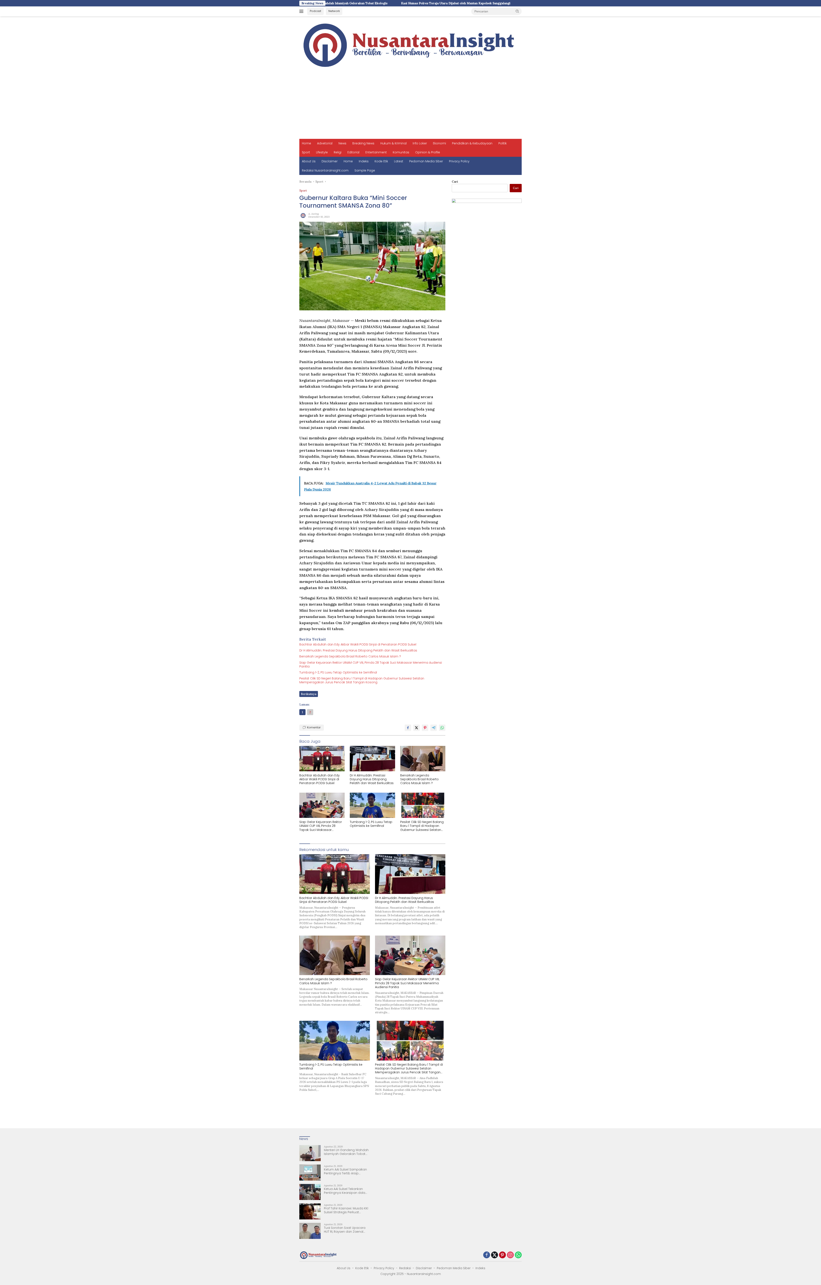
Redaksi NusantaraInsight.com (325, 170)
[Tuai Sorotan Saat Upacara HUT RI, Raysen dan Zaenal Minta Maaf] (310, 1231)
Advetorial (324, 143)
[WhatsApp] (518, 1255)
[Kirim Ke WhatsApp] (442, 728)
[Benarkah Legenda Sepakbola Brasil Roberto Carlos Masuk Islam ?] (423, 758)
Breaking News (363, 143)
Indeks (364, 161)
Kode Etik (381, 161)
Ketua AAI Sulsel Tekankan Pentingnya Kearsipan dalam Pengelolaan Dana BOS (346, 1191)
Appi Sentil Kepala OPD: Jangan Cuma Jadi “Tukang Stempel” (476, 3)
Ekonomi (439, 143)
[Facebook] (486, 1255)
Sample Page (364, 170)
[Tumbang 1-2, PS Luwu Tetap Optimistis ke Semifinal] (372, 805)
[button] (517, 11)
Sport (306, 152)
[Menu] (302, 11)
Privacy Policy (459, 161)
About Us (309, 161)
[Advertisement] (410, 107)
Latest (398, 161)
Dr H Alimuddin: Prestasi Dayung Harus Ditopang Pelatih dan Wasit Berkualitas (358, 650)
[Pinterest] (502, 1255)
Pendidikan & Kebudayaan (472, 143)
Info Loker (420, 143)
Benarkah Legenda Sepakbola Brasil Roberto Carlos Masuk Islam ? (350, 656)
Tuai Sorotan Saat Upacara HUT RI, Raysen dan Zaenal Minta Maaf (344, 1230)
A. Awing (313, 213)
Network (334, 11)
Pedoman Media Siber (426, 161)
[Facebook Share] (408, 728)
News (342, 143)
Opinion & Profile (427, 152)
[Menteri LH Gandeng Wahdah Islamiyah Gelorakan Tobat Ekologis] (310, 1153)
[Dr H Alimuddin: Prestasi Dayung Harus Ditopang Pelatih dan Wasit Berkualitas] (372, 758)
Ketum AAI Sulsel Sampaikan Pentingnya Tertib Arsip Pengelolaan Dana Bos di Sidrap (345, 1171)
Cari (455, 181)
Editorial (353, 152)
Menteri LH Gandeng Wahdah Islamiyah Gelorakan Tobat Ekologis (346, 1152)
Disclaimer (330, 161)
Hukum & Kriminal (393, 143)
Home (306, 143)
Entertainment (376, 152)
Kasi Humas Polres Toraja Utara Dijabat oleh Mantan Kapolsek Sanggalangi (364, 3)
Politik (502, 143)
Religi (337, 152)
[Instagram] (510, 1255)
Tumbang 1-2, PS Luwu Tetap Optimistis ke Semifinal (338, 672)
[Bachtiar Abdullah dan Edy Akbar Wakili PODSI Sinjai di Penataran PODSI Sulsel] (322, 758)
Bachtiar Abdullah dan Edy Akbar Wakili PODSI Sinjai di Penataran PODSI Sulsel (357, 644)
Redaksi (405, 1268)
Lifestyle (322, 152)
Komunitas (401, 152)
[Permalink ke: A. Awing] (302, 215)
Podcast (315, 11)
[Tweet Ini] (416, 728)
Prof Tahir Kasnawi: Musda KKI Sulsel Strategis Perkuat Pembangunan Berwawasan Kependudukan (346, 1210)
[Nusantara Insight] (410, 45)
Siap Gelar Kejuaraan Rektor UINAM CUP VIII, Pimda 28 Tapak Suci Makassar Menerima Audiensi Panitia (370, 664)
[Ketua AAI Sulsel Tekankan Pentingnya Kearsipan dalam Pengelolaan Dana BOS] (310, 1192)
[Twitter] (494, 1255)
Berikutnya (308, 694)
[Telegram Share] (433, 728)
